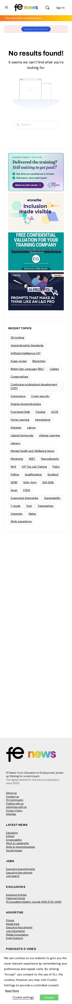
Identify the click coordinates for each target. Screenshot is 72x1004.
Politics (15, 474)
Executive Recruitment (19, 872)
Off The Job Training (34, 466)
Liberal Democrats (22, 435)
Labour (31, 427)
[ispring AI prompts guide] (36, 291)
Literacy (16, 443)
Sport (14, 490)
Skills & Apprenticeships (20, 847)
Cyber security (40, 396)
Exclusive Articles (16, 894)
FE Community (14, 800)
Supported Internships (24, 498)
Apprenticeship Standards (27, 345)
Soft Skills (48, 482)
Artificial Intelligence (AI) (25, 353)
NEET (32, 459)
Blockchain (39, 361)
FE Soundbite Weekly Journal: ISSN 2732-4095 (33, 902)
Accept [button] (49, 997)
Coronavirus (18, 396)
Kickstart (16, 427)
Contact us (12, 796)
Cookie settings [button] (23, 997)
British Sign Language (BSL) (27, 369)
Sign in (60, 7)
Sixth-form (30, 482)
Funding (40, 412)
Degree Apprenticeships (26, 404)
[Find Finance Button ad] (36, 172)
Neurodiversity (50, 459)
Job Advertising (15, 931)
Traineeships (45, 506)
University (17, 513)
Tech (29, 506)
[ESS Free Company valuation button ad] (36, 251)
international (42, 419)
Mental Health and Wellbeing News (32, 451)
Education (12, 832)
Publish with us (15, 803)
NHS (13, 466)
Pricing (10, 920)
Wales (32, 513)
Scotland (52, 474)
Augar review (19, 361)
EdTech (10, 836)
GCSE (54, 412)
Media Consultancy (17, 934)
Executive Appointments (20, 869)
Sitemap (11, 814)
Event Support (14, 938)
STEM (26, 490)
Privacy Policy (14, 810)
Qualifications (33, 474)
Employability (14, 839)
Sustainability (52, 498)
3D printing (17, 337)
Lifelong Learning (49, 435)
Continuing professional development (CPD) (34, 386)
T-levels (15, 506)
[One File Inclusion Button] (36, 211)
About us (11, 793)
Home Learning (20, 419)
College (54, 369)
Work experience (21, 521)
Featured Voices (15, 898)
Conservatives (19, 376)
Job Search (12, 876)
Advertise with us (16, 807)
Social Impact (14, 850)
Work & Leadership (17, 843)
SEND (14, 482)
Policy (56, 466)
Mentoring (17, 459)
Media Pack (13, 924)
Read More (12, 991)
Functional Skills (20, 412)
